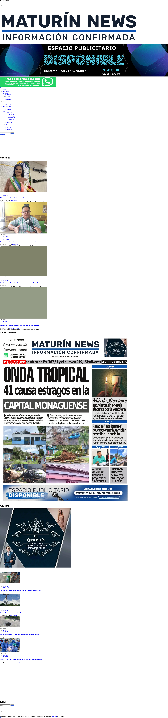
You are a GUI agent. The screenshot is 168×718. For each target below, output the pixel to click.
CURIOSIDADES (11, 118)
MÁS (4, 111)
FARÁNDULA (11, 114)
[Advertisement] (84, 145)
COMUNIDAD (6, 91)
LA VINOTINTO (8, 109)
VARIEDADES (8, 113)
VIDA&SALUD (11, 119)
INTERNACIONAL (7, 106)
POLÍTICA (7, 96)
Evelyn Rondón (13, 593)
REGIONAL (5, 93)
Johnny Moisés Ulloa (14, 328)
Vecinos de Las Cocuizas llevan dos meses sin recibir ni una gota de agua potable (20, 590)
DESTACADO (8, 129)
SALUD (7, 98)
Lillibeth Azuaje (13, 200)
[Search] (0, 131)
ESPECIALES (8, 126)
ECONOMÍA (8, 104)
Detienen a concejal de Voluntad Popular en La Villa (13, 197)
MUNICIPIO (8, 95)
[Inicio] (0, 87)
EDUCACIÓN (8, 99)
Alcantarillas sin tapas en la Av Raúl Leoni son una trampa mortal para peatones (19, 634)
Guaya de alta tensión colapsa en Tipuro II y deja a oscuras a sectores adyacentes (20, 613)
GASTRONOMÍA (12, 116)
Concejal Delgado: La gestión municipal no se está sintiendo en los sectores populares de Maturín (24, 241)
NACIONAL (5, 103)
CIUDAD (5, 90)
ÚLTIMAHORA (8, 122)
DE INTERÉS (8, 127)
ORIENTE (7, 124)
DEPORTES (5, 108)
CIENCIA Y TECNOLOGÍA (14, 121)
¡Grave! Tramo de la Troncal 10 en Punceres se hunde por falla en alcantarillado (20, 282)
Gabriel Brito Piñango (15, 662)
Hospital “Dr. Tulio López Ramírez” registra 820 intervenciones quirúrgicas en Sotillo (21, 659)
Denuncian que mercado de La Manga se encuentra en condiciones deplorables (19, 325)
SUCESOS (5, 101)
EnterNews (54, 716)
